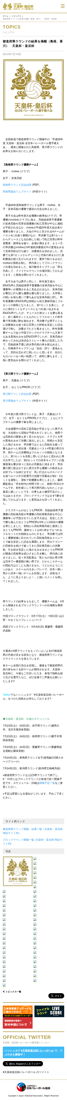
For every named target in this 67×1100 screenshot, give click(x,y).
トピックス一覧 (13, 991)
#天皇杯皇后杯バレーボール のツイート (26, 1072)
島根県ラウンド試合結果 (17, 184)
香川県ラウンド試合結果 (17, 394)
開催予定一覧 (47, 783)
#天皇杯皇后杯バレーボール (37, 1050)
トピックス (16, 16)
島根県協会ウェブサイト (17, 191)
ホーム (5, 16)
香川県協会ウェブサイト (17, 400)
